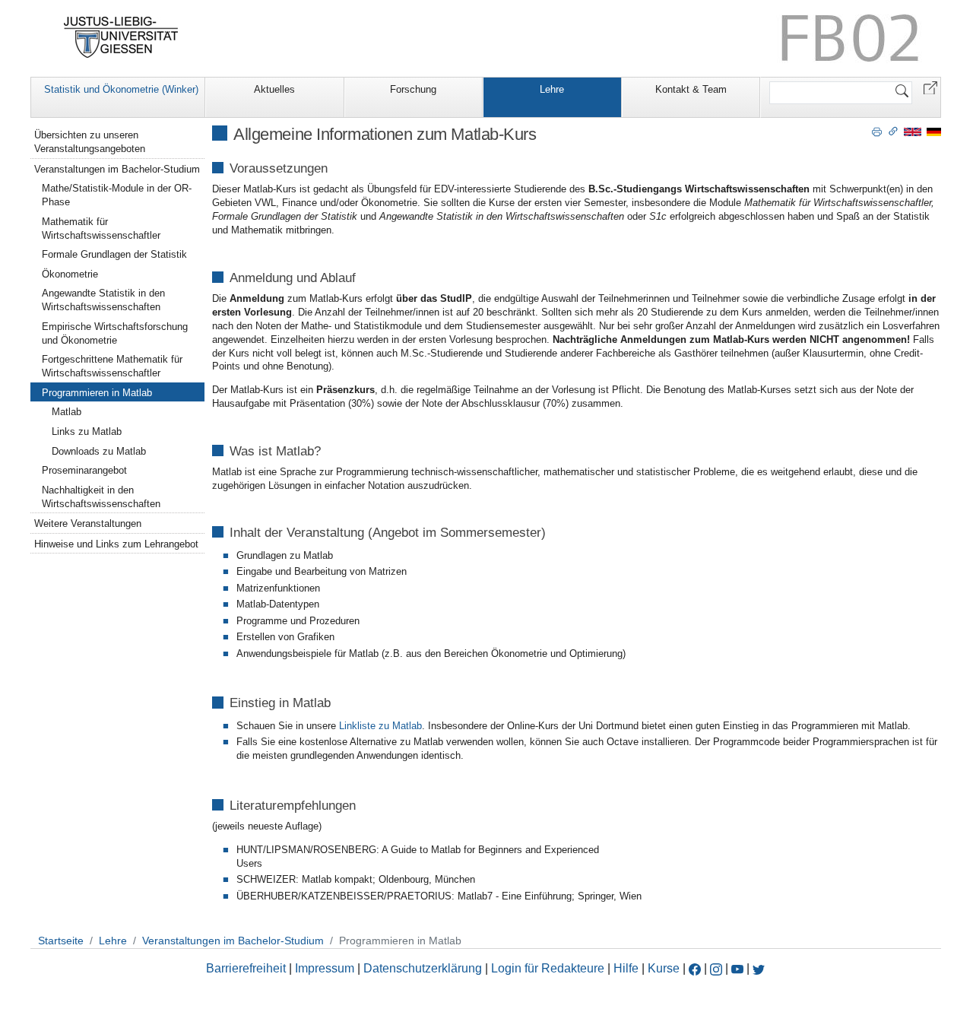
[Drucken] (877, 131)
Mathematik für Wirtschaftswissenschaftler (101, 228)
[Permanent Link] (893, 130)
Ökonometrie (70, 274)
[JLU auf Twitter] (759, 968)
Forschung (413, 89)
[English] (912, 131)
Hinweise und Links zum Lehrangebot (116, 544)
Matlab (66, 411)
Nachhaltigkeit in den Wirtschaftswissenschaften (101, 496)
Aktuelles (274, 89)
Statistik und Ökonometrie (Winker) (121, 89)
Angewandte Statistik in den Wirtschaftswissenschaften (103, 299)
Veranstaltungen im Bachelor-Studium (117, 169)
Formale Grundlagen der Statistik (114, 254)
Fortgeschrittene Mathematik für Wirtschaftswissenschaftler (112, 366)
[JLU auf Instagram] (717, 968)
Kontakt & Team (691, 89)
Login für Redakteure (547, 968)
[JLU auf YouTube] (737, 968)
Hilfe (626, 968)
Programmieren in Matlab (97, 392)
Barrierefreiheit (246, 968)
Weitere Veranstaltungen (87, 523)
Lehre (552, 89)
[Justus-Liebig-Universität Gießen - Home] (121, 37)
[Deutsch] (934, 131)
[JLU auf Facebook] (695, 968)
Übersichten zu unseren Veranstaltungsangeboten (89, 141)
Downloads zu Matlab (99, 451)
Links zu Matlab (87, 431)
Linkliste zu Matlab (379, 725)
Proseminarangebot (84, 470)
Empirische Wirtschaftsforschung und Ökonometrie (115, 333)
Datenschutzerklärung (422, 968)
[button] (930, 87)
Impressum (324, 968)
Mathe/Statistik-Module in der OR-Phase (117, 195)
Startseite (61, 940)
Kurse (664, 968)
